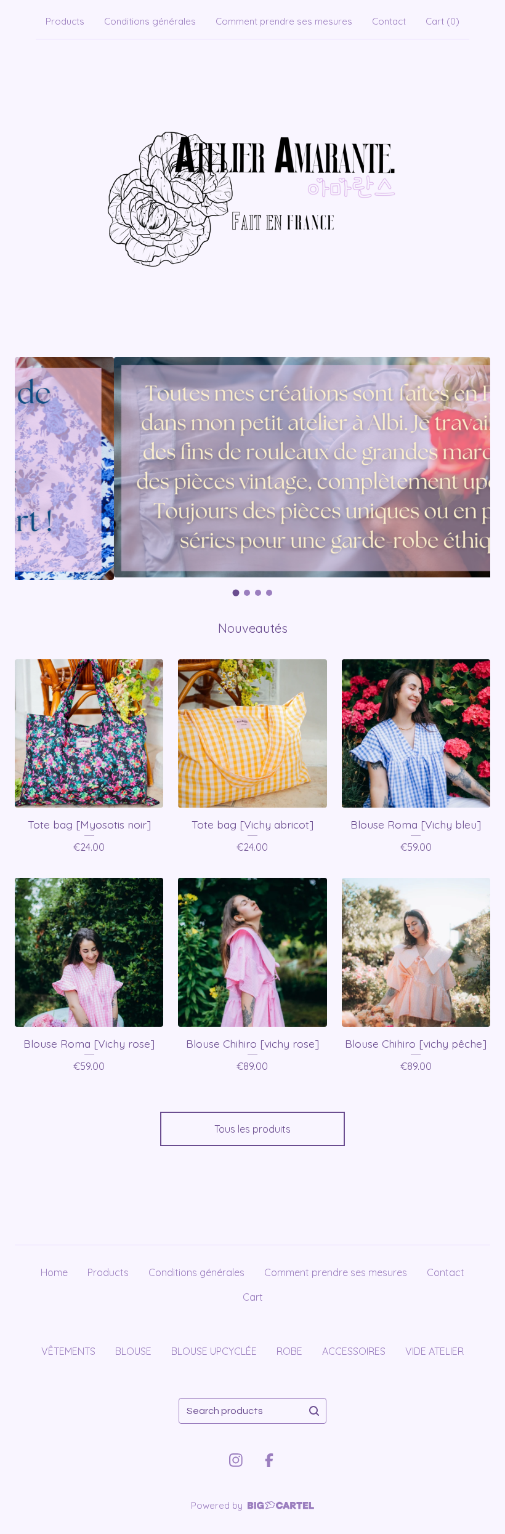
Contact (389, 21)
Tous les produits (252, 1129)
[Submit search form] (314, 1410)
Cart (253, 1297)
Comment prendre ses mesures (284, 21)
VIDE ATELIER (434, 1351)
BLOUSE (133, 1351)
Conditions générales (150, 21)
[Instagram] (235, 1460)
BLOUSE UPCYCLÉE (214, 1351)
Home (54, 1272)
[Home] (252, 196)
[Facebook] (269, 1460)
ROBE (289, 1351)
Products (65, 21)
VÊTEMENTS (68, 1351)
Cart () (442, 21)
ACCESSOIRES (354, 1351)
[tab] (236, 592)
